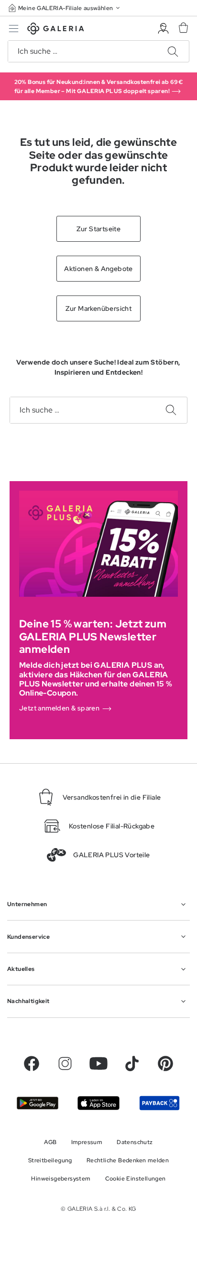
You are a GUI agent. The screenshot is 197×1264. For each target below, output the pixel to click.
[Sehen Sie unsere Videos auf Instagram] (65, 1063)
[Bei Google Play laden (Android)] (37, 1103)
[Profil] (163, 28)
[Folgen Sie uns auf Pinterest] (165, 1063)
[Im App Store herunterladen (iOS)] (98, 1103)
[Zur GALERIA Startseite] (55, 30)
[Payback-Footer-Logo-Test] (159, 1103)
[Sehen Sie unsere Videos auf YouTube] (98, 1063)
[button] (65, 8)
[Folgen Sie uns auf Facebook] (31, 1063)
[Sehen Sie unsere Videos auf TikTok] (132, 1063)
